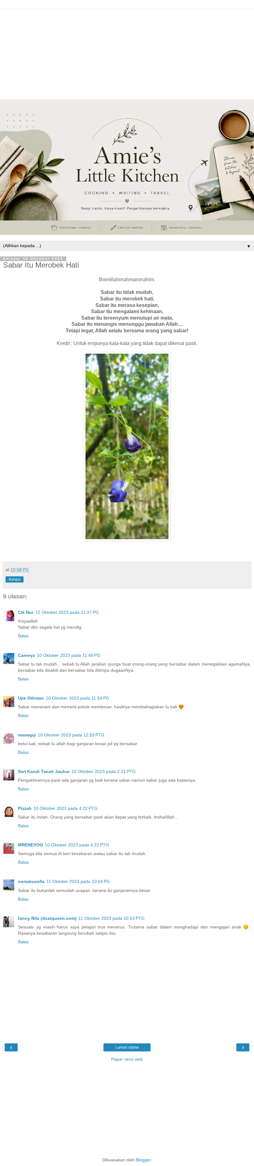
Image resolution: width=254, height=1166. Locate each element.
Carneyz (26, 655)
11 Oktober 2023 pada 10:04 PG (78, 881)
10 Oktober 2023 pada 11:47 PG (67, 612)
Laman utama (127, 1047)
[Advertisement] (127, 52)
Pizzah (25, 808)
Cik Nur (25, 612)
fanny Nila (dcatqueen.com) (47, 918)
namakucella (31, 881)
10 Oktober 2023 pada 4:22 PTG (65, 808)
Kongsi (14, 579)
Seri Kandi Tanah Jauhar (44, 771)
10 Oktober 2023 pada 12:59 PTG (71, 734)
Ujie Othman (31, 698)
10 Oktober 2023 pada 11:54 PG (77, 698)
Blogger (143, 1159)
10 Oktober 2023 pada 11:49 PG (68, 655)
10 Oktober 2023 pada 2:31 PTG (104, 771)
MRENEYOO (30, 844)
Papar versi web (127, 1059)
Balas (23, 635)
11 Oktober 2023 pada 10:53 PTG (111, 918)
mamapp (27, 734)
